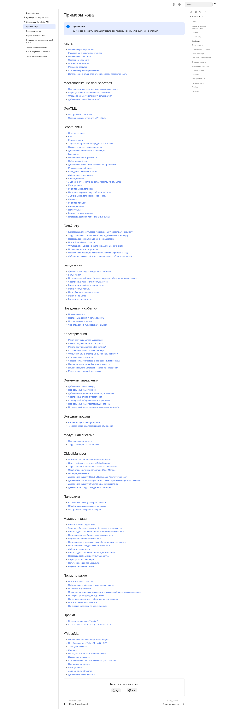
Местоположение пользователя (199, 27)
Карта (194, 21)
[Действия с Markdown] (205, 12)
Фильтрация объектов (78, 473)
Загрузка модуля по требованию (83, 444)
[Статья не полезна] (200, 12)
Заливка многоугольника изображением (87, 195)
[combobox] (198, 4)
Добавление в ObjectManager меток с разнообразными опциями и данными (104, 480)
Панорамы (196, 74)
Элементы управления (201, 57)
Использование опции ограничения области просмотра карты (97, 73)
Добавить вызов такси (79, 548)
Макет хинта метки (77, 295)
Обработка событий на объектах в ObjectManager (92, 469)
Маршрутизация (198, 78)
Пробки (195, 87)
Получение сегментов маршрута (83, 562)
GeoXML (195, 32)
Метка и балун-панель (79, 288)
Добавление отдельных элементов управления (91, 393)
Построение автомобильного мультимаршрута (90, 534)
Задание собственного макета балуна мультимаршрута (95, 527)
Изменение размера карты (81, 49)
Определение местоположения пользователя (90, 95)
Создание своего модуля (80, 440)
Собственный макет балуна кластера (86, 350)
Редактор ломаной (77, 202)
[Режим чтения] (191, 12)
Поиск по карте (198, 82)
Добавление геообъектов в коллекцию (86, 150)
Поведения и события (201, 49)
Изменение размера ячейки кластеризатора (89, 364)
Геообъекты (196, 36)
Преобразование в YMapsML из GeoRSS (87, 642)
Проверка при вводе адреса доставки (86, 595)
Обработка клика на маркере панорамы (87, 505)
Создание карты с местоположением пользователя (93, 88)
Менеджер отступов (77, 66)
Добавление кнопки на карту (82, 386)
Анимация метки (76, 178)
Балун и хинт (197, 45)
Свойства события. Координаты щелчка (87, 324)
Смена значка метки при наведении (85, 146)
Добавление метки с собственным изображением (92, 164)
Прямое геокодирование (79, 588)
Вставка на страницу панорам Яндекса (87, 502)
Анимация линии (76, 206)
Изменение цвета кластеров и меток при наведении (93, 367)
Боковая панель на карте (80, 299)
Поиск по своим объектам (80, 581)
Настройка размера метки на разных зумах (89, 216)
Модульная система (200, 66)
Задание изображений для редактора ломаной (90, 143)
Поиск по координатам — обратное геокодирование (93, 598)
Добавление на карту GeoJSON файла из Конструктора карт (97, 476)
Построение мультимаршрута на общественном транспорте (97, 541)
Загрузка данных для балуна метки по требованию (92, 466)
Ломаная (72, 199)
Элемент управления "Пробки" (83, 620)
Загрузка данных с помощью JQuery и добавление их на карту (98, 235)
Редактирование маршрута (81, 566)
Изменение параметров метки (82, 157)
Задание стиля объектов (80, 670)
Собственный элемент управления (85, 396)
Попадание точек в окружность (83, 249)
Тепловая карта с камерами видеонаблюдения (90, 425)
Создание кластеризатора (80, 357)
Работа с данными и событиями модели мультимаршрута (96, 531)
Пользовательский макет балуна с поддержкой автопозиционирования (102, 278)
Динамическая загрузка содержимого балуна (89, 271)
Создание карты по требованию (83, 70)
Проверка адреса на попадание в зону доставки (91, 238)
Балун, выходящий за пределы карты (86, 285)
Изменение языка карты (79, 56)
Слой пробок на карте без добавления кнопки (90, 624)
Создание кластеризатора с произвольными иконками (94, 360)
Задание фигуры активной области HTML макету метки (94, 181)
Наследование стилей (79, 663)
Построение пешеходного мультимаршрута (89, 545)
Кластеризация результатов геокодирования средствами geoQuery (100, 231)
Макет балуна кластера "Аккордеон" (85, 339)
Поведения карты (76, 314)
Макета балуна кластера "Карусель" (85, 343)
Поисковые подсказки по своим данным (87, 605)
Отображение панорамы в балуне (84, 509)
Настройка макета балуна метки (83, 292)
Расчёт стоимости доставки (81, 524)
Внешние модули (199, 62)
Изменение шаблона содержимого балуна (88, 639)
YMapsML (196, 91)
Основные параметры (78, 63)
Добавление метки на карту (81, 174)
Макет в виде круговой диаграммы (84, 371)
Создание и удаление (78, 59)
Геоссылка (73, 153)
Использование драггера (80, 321)
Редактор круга (75, 139)
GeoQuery (196, 41)
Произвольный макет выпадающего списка (89, 403)
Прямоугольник (75, 209)
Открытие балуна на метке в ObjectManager (89, 462)
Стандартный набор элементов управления (89, 400)
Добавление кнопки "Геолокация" (84, 99)
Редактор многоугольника (80, 188)
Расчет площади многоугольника (84, 422)
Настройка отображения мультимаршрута (88, 555)
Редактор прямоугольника (80, 213)
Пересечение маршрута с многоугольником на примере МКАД (98, 252)
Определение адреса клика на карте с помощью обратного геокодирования (104, 591)
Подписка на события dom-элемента (86, 317)
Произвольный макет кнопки (82, 389)
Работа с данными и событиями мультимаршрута (92, 552)
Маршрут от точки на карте (81, 559)
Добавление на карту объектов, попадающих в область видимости (100, 256)
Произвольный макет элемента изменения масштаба (93, 407)
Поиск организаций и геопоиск (82, 602)
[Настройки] (173, 4)
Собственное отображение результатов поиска (91, 584)
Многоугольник (75, 185)
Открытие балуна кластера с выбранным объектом (93, 353)
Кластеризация (198, 53)
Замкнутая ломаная (77, 646)
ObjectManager (198, 70)
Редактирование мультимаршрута (84, 538)
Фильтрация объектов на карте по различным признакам (95, 245)
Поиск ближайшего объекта (81, 242)
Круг (70, 136)
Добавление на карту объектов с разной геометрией (93, 483)
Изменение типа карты (79, 656)
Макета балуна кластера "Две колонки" (87, 346)
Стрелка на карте (76, 132)
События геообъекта (78, 160)
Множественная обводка (80, 167)
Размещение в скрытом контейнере (85, 52)
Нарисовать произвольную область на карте (89, 192)
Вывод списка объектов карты (82, 171)
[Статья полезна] (196, 12)
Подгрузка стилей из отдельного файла (87, 653)
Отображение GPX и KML (80, 114)
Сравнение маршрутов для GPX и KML (87, 117)
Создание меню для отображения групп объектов (92, 660)
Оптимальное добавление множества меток (89, 459)
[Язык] (179, 4)
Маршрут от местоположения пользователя (89, 92)
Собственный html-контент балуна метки (88, 281)
